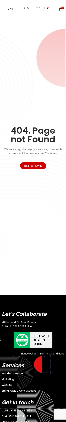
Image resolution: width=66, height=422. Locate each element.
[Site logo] (33, 9)
